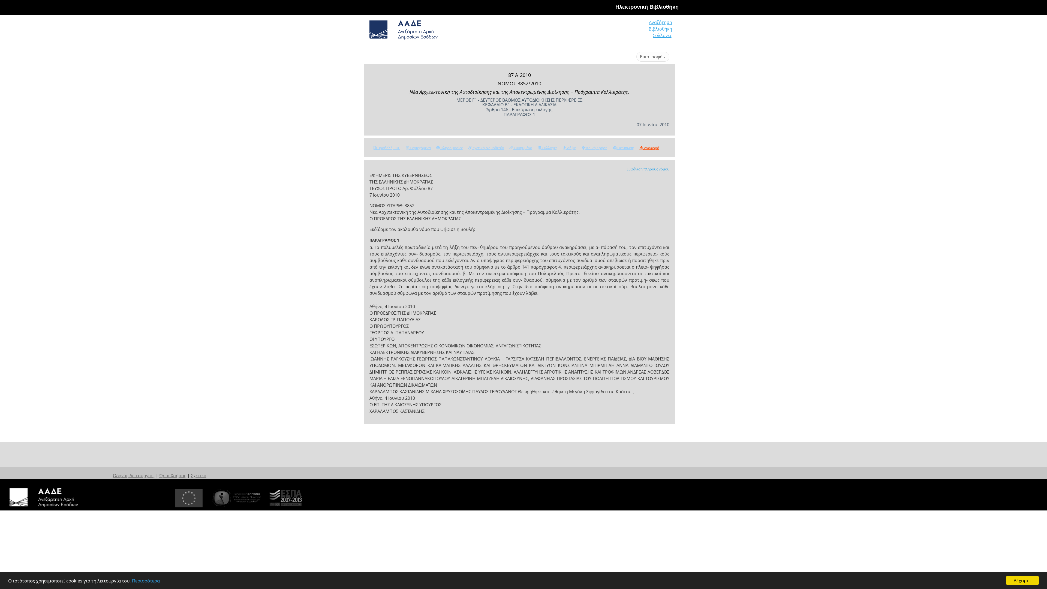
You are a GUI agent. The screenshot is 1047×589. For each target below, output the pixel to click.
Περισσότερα (146, 581)
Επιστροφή (652, 57)
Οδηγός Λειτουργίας (134, 476)
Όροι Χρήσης (172, 476)
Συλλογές (662, 35)
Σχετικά (198, 476)
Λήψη (571, 147)
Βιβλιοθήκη (660, 29)
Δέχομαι (1022, 580)
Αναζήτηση (660, 22)
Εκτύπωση (625, 147)
